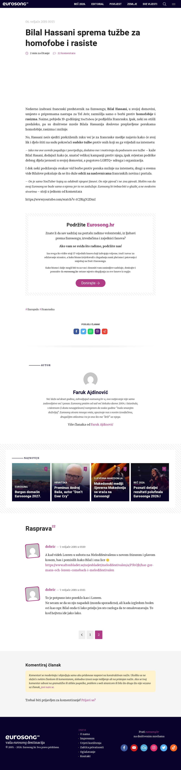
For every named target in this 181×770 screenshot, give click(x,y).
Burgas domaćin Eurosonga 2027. (28, 494)
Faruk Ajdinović (102, 424)
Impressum (87, 738)
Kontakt (85, 756)
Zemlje (132, 4)
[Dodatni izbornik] (173, 4)
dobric (50, 547)
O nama (85, 734)
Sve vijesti (150, 4)
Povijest (116, 4)
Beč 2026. (80, 4)
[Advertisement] (90, 81)
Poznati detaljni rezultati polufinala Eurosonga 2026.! (148, 492)
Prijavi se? (88, 700)
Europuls (33, 309)
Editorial (97, 4)
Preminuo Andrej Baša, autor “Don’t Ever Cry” (68, 492)
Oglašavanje (87, 751)
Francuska (48, 309)
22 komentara (66, 53)
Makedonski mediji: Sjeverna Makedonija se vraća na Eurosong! (110, 490)
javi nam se (47, 687)
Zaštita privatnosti (92, 747)
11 (164, 469)
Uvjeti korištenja (90, 743)
